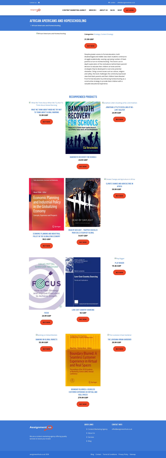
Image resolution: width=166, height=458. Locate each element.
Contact (98, 454)
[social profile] (38, 2)
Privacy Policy (123, 454)
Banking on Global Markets (46, 339)
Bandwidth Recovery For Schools (83, 157)
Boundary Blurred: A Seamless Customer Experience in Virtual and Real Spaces (83, 392)
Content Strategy (107, 34)
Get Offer (130, 10)
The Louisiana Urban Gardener (119, 339)
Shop (120, 10)
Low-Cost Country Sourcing (83, 310)
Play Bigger (119, 263)
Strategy (97, 34)
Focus (46, 313)
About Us (104, 10)
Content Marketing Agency (74, 10)
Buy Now (90, 46)
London (112, 2)
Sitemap (133, 454)
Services (91, 437)
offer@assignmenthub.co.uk (126, 2)
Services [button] (92, 10)
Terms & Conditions (110, 454)
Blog (112, 10)
